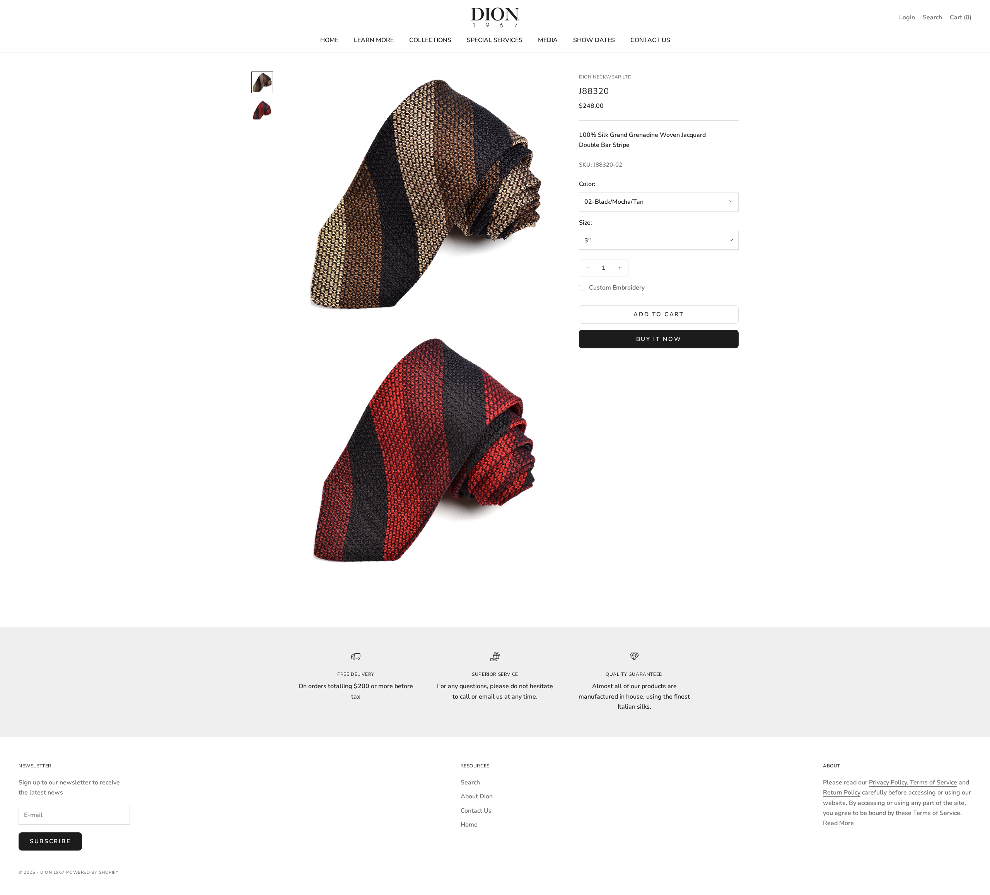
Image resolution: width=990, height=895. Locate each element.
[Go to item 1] (262, 82)
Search (470, 782)
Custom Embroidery (617, 287)
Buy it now (659, 339)
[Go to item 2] (262, 110)
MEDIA (548, 40)
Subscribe (50, 841)
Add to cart (658, 314)
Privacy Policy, (889, 782)
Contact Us (476, 810)
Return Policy (841, 792)
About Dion (477, 796)
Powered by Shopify (92, 872)
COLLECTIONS (430, 40)
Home (469, 824)
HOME (329, 40)
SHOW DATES (594, 40)
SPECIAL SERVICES (494, 40)
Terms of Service (933, 782)
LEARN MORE (374, 40)
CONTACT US (650, 40)
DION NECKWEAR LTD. (606, 77)
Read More (838, 823)
